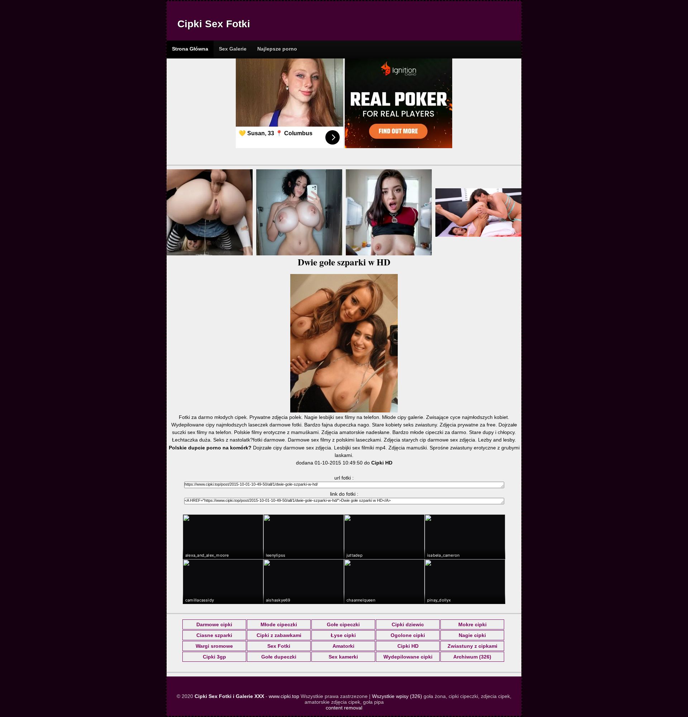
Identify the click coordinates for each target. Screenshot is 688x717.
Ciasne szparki (214, 635)
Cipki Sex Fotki (213, 23)
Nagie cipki (472, 635)
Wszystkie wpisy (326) (397, 696)
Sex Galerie (233, 49)
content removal (344, 708)
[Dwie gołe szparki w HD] (344, 411)
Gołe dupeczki (278, 657)
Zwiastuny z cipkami (472, 646)
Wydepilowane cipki (408, 657)
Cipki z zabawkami (279, 635)
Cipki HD (408, 646)
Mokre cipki (472, 624)
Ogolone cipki (408, 635)
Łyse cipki (343, 635)
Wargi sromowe (214, 646)
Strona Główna (190, 49)
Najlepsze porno (277, 49)
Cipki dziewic (408, 624)
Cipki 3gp (214, 657)
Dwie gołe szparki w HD (344, 262)
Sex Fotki (278, 646)
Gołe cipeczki (343, 624)
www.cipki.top (284, 696)
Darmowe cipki (214, 624)
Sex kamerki (343, 657)
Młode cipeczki (279, 624)
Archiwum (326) (472, 657)
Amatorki (343, 646)
